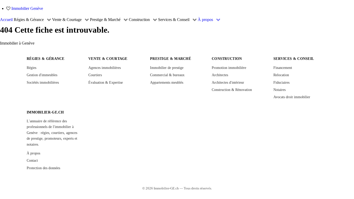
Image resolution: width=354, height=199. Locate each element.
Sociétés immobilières (43, 82)
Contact (32, 160)
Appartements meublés (166, 82)
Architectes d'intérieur (228, 82)
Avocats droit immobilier (291, 97)
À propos (33, 153)
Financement (282, 68)
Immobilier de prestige (166, 68)
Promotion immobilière (229, 68)
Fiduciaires (281, 82)
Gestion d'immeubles (42, 75)
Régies (31, 68)
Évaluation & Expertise (105, 82)
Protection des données (43, 168)
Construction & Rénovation (232, 90)
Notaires (279, 90)
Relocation (281, 75)
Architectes (220, 75)
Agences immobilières (104, 68)
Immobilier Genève (27, 8)
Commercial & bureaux (167, 75)
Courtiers (95, 75)
